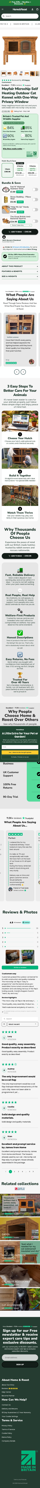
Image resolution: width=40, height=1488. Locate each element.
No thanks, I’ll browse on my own (20, 757)
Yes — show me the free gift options (20, 752)
